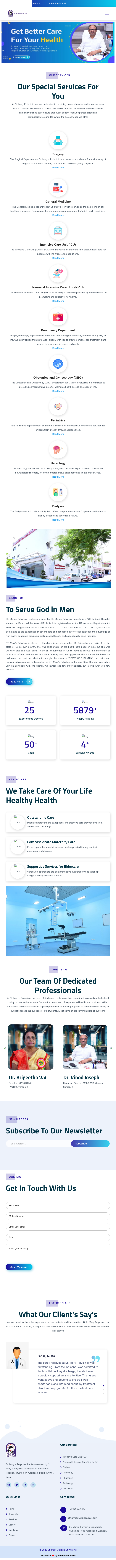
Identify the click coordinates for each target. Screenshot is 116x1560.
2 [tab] (103, 1389)
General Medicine (58, 201)
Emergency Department (58, 330)
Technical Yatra (67, 1555)
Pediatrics (58, 420)
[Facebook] (8, 1485)
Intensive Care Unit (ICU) (58, 244)
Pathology (67, 1472)
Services (12, 1519)
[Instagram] (33, 1485)
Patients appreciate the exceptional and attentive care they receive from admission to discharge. (65, 821)
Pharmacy (67, 1478)
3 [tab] (103, 1393)
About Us (13, 1514)
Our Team (13, 1530)
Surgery (58, 154)
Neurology (58, 463)
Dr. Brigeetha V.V (28, 1077)
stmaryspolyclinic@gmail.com (82, 1518)
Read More (58, 167)
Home (11, 1508)
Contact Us (13, 1535)
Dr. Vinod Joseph (81, 1077)
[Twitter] (16, 1485)
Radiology (67, 1483)
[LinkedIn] (24, 1485)
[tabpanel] (58, 1374)
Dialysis (58, 506)
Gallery (12, 1524)
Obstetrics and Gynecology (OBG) (58, 377)
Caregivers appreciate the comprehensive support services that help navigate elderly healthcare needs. (63, 870)
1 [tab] (103, 1385)
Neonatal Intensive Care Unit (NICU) (58, 287)
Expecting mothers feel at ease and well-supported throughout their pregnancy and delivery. (62, 846)
